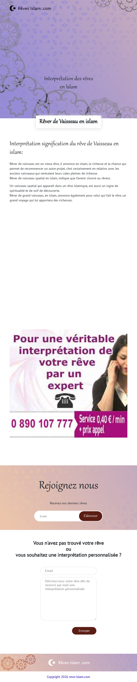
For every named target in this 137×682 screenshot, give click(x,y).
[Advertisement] (68, 50)
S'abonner (91, 516)
